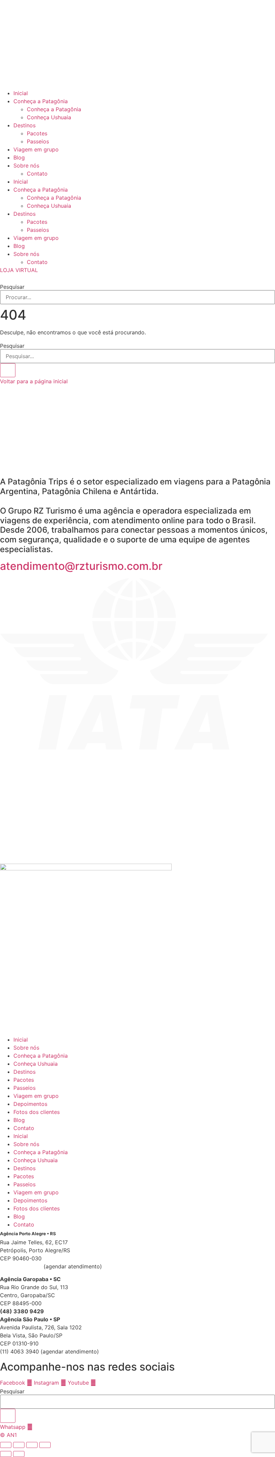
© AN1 (8, 1435)
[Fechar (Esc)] (45, 1445)
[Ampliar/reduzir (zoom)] (5, 1445)
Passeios (38, 141)
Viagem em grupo (36, 149)
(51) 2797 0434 (21, 1266)
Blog (19, 157)
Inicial (20, 93)
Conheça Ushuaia (49, 117)
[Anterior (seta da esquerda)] (5, 1454)
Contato (37, 173)
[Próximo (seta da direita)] (18, 1454)
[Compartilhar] (32, 1445)
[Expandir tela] (18, 1445)
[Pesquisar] (7, 370)
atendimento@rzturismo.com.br (81, 566)
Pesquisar (12, 286)
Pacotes (37, 133)
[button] (137, 278)
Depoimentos (30, 1104)
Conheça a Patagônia (40, 101)
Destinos (24, 125)
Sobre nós (26, 165)
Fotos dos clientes (36, 1112)
